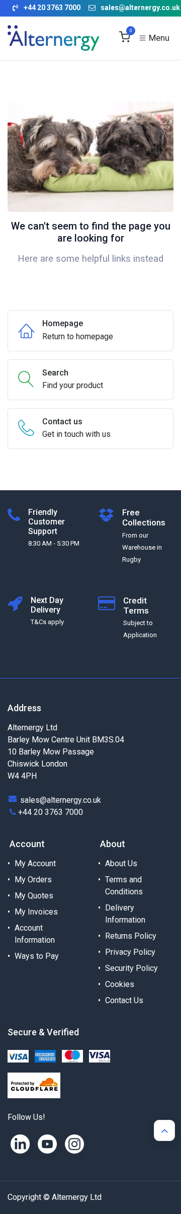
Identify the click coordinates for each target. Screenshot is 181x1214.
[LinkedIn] (20, 1144)
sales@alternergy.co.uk (140, 8)
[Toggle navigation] (153, 38)
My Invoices (36, 912)
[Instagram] (74, 1144)
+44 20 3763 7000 (50, 812)
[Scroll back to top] (164, 1130)
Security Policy (131, 968)
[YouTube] (47, 1144)
